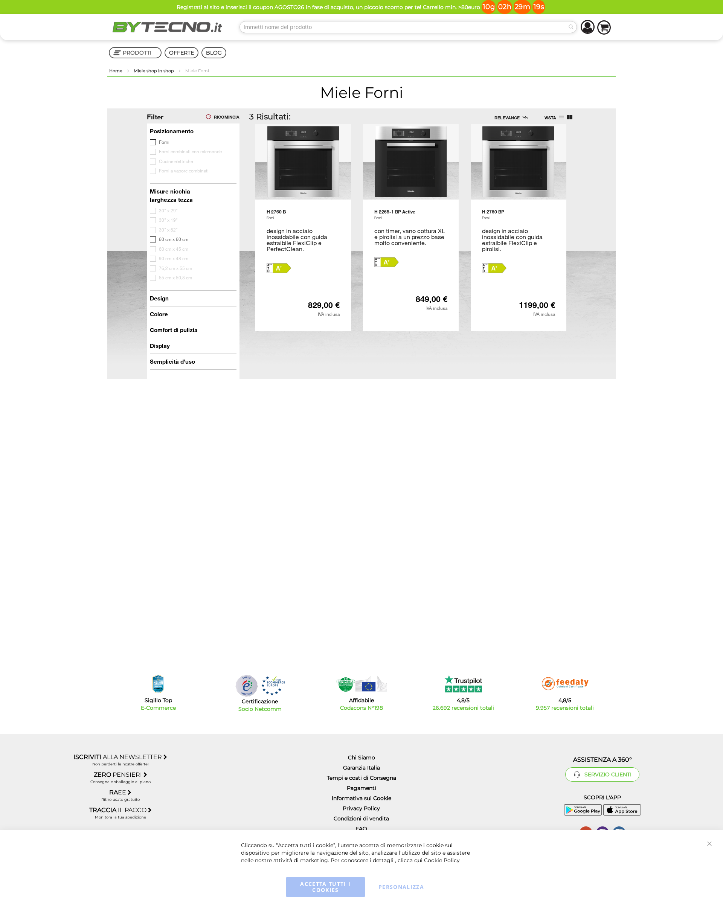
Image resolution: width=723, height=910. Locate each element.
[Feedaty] (565, 684)
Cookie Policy (442, 860)
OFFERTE (181, 52)
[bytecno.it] (168, 27)
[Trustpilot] (463, 684)
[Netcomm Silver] (246, 686)
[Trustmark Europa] (273, 686)
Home (116, 70)
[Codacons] (361, 684)
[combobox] (408, 27)
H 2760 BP (493, 214)
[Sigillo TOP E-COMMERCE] (158, 684)
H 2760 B (276, 214)
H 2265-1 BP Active (394, 214)
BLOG (214, 52)
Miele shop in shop (154, 70)
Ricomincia (226, 116)
